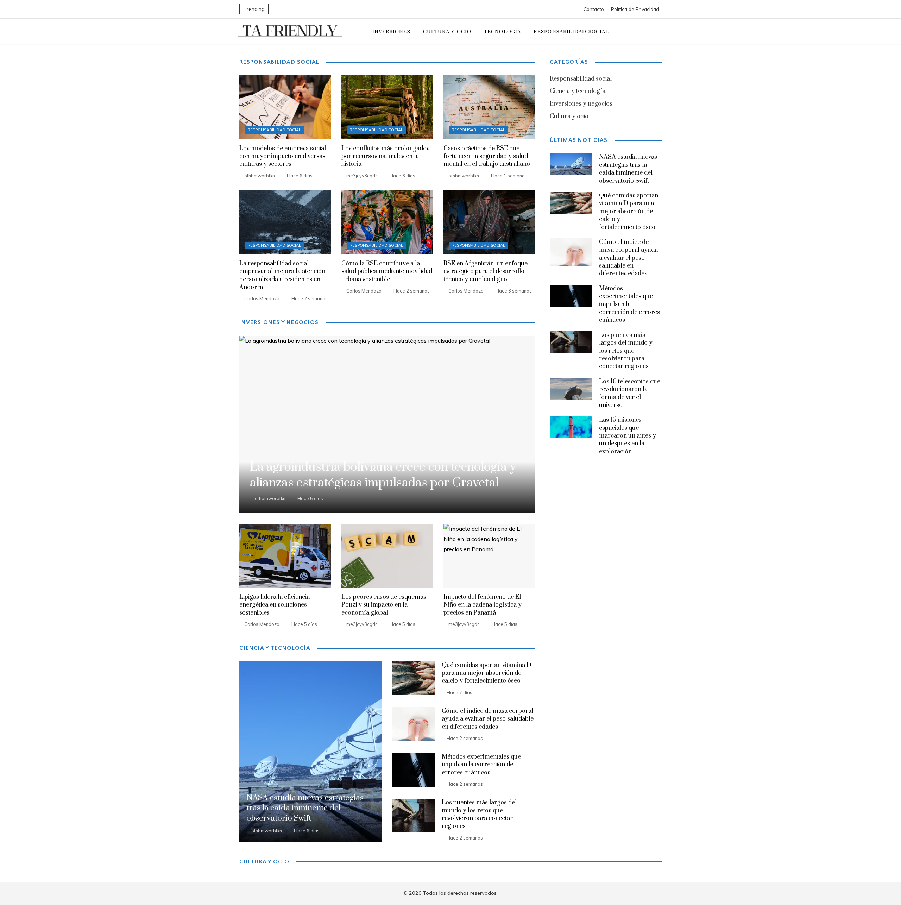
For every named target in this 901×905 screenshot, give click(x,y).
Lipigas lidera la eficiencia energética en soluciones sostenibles (274, 605)
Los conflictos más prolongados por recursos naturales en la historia (385, 156)
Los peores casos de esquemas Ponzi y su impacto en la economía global (383, 605)
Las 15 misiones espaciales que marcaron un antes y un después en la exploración (627, 435)
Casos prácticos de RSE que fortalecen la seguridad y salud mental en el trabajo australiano (486, 156)
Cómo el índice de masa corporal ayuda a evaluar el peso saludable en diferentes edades (488, 719)
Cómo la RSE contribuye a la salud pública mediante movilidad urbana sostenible (386, 271)
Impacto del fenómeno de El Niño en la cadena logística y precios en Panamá (482, 605)
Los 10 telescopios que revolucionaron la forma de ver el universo (629, 393)
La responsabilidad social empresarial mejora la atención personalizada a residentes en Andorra (282, 275)
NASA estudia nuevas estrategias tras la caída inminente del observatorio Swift (628, 168)
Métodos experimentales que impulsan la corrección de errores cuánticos (481, 765)
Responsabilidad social (274, 129)
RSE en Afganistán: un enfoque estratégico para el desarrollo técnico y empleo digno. (485, 271)
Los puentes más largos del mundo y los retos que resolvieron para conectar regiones (479, 814)
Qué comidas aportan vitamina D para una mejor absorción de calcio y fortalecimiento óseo (486, 673)
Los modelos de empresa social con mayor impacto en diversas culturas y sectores (282, 156)
